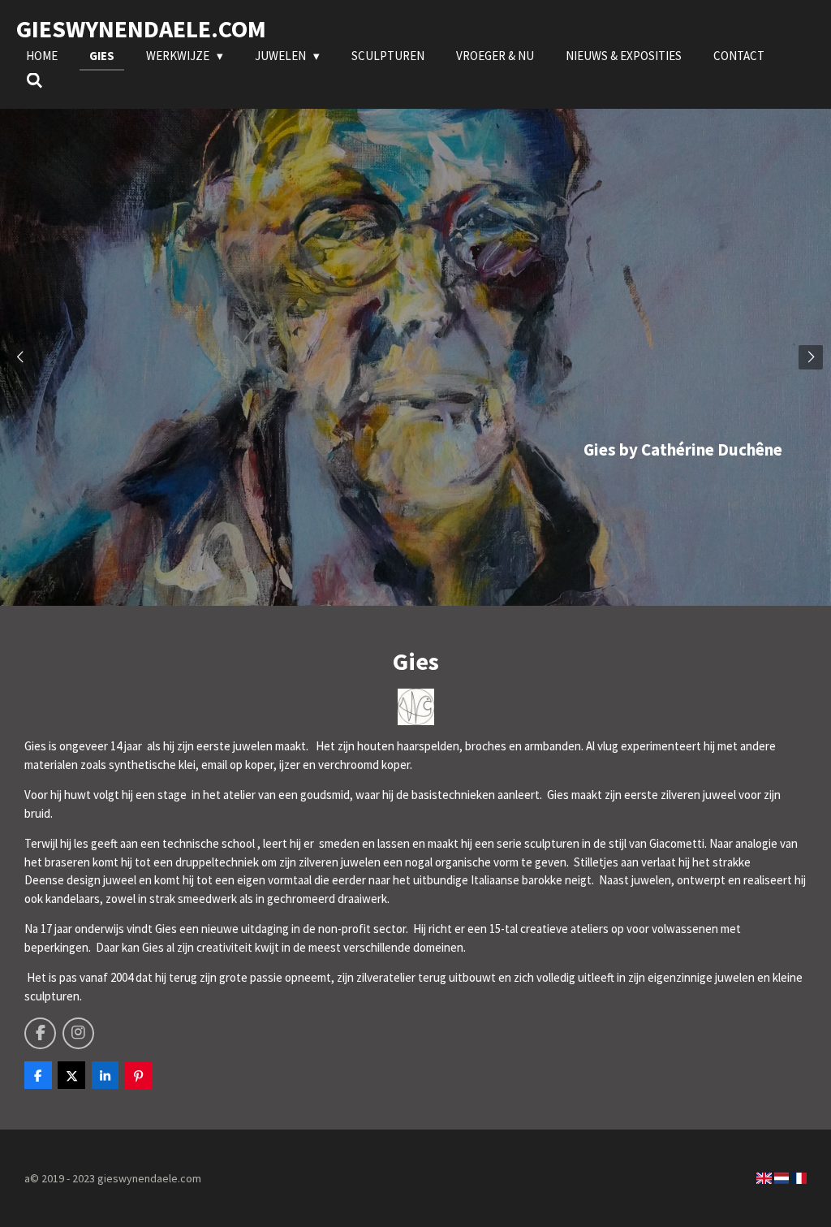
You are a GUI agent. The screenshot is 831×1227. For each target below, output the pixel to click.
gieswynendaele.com (141, 28)
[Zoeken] (34, 81)
